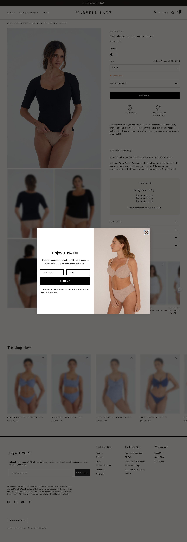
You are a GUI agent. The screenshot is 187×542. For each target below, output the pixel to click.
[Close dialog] (146, 232)
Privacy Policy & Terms (49, 292)
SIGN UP (65, 281)
